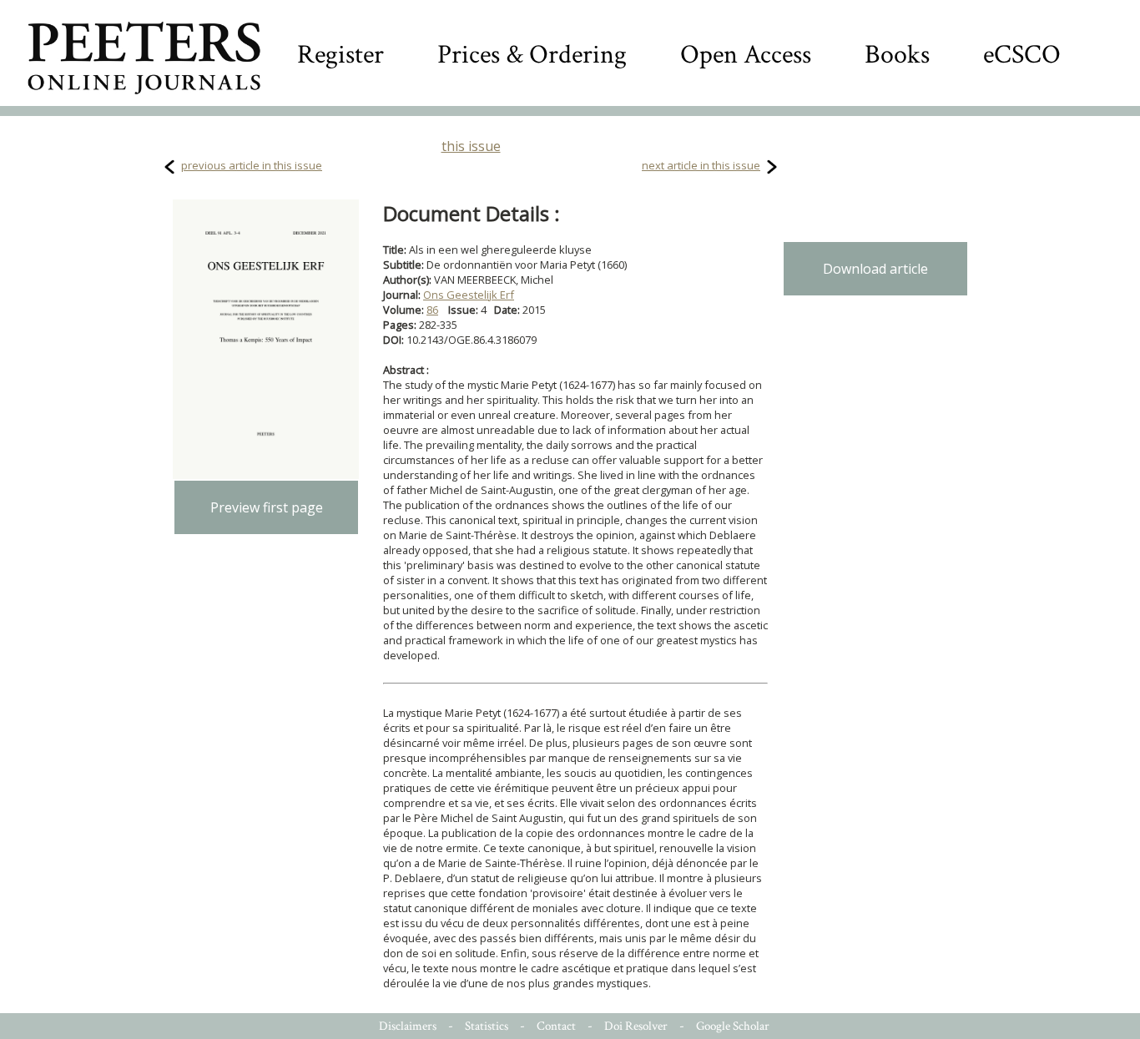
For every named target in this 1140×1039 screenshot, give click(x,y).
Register (340, 55)
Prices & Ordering (532, 55)
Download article (875, 269)
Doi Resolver (636, 1026)
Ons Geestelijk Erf (468, 294)
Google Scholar (732, 1026)
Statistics (486, 1026)
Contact (556, 1026)
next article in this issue (701, 165)
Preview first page (266, 507)
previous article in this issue (251, 165)
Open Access (745, 55)
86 (432, 309)
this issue (471, 146)
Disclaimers (407, 1026)
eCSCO (1022, 55)
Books (897, 55)
